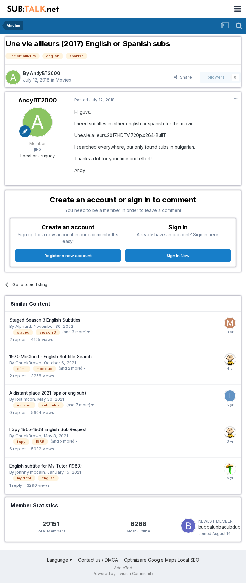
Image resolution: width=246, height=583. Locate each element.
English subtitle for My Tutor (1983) (45, 466)
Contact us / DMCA (98, 560)
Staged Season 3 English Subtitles (44, 320)
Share (184, 77)
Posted (94, 99)
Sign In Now (178, 255)
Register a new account (68, 255)
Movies (63, 80)
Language (58, 560)
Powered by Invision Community (123, 573)
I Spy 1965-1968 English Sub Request (47, 429)
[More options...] (235, 99)
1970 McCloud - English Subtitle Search (50, 356)
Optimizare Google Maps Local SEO (161, 560)
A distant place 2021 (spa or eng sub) (47, 393)
